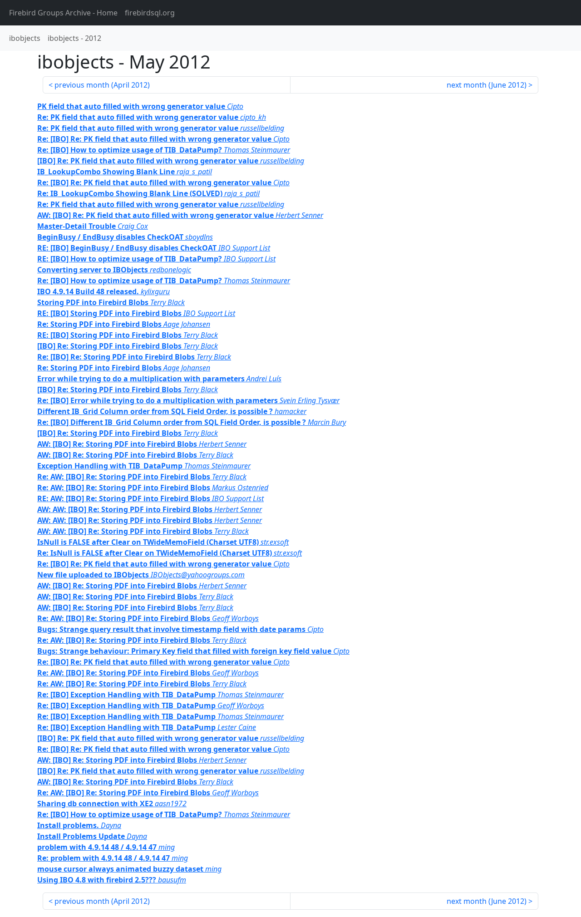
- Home (63, 13)
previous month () (102, 85)
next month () (487, 85)
